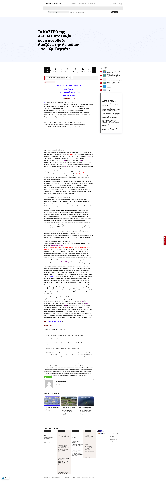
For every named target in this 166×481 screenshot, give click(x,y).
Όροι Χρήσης (112, 436)
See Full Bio (58, 384)
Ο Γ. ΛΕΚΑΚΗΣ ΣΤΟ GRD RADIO (89, 452)
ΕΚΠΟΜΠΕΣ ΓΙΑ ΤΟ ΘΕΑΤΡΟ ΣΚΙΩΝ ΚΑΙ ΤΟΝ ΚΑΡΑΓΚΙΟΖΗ (89, 456)
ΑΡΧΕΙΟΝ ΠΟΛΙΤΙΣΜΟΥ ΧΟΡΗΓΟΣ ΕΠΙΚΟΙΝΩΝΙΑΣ (77, 447)
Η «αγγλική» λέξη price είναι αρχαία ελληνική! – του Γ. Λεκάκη (110, 128)
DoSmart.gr (60, 477)
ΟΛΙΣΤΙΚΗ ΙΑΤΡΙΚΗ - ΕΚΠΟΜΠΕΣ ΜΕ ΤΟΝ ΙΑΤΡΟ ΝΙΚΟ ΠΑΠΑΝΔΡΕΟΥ (88, 448)
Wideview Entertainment (71, 477)
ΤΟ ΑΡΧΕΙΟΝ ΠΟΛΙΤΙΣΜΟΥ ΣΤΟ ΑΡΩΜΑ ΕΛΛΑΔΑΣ (63, 439)
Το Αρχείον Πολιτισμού (114, 441)
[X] (115, 433)
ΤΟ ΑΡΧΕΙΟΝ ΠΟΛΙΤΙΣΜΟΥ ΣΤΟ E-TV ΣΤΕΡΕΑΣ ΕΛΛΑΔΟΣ (63, 450)
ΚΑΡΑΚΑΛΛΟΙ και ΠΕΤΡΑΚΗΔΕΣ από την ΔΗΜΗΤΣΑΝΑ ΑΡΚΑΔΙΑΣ (62, 348)
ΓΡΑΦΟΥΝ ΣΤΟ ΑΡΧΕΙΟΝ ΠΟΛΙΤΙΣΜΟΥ (76, 451)
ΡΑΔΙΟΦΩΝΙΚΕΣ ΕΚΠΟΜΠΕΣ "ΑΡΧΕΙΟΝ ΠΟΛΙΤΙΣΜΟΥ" (89, 436)
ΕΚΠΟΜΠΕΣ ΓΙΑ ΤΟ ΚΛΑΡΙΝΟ (88, 444)
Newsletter (164, 240)
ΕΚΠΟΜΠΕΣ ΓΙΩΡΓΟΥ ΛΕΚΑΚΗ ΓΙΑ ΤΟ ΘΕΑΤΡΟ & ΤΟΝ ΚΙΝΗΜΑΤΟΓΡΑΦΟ (63, 472)
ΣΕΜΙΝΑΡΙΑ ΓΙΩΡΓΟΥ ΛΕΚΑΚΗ (76, 442)
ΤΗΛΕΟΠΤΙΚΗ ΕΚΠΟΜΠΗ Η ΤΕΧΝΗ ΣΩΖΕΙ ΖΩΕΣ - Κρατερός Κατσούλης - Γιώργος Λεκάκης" (63, 463)
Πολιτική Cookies (113, 437)
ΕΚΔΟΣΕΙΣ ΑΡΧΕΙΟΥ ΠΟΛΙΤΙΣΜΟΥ (76, 439)
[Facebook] (111, 433)
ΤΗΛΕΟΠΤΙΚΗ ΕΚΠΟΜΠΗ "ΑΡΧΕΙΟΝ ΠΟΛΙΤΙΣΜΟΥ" (63, 454)
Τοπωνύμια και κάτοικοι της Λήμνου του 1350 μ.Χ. (111, 104)
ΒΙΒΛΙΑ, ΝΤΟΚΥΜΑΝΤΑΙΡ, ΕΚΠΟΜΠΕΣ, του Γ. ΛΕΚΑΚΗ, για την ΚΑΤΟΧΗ (77, 454)
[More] (94, 70)
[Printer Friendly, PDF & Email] (48, 377)
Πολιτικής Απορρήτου (113, 439)
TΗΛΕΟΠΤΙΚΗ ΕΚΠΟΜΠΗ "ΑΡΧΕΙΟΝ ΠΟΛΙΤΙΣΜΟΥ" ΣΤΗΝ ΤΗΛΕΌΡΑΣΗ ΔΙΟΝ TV (63, 446)
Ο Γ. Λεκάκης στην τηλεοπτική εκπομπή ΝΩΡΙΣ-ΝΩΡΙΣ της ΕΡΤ (63, 436)
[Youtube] (118, 433)
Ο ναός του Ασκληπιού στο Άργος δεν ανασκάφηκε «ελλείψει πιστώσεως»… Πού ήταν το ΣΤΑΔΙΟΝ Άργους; (111, 109)
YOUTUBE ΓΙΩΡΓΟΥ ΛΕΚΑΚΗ (62, 442)
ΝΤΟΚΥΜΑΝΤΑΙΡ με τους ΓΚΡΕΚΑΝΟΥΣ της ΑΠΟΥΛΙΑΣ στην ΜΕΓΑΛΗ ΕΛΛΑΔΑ (63, 468)
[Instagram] (113, 433)
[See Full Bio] (62, 384)
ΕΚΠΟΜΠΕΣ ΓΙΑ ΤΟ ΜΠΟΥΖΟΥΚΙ (88, 440)
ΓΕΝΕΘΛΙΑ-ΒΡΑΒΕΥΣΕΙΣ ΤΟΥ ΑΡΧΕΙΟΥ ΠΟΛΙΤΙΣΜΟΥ (77, 445)
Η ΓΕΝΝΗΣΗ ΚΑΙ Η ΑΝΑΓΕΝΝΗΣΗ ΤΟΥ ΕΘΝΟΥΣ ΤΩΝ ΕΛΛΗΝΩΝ (63, 458)
